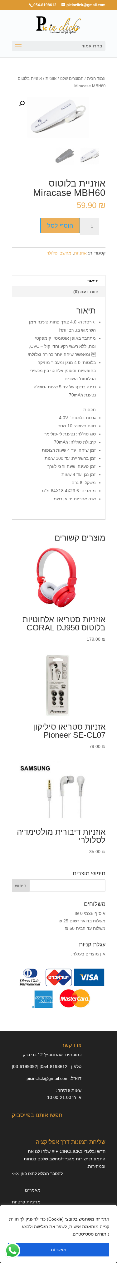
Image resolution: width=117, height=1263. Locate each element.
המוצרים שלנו (71, 78)
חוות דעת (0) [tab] (86, 291)
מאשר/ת (58, 1249)
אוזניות (51, 78)
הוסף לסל (60, 225)
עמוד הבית (96, 78)
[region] (58, 1234)
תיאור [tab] (93, 280)
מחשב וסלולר (59, 252)
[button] (21, 103)
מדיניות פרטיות (26, 1201)
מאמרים (33, 1190)
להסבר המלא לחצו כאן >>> (37, 1173)
